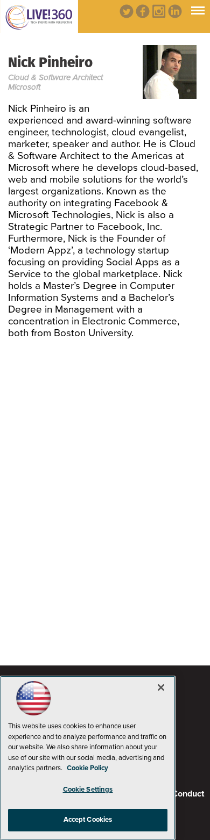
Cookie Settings (88, 789)
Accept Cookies (88, 819)
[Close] (161, 687)
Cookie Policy (87, 768)
